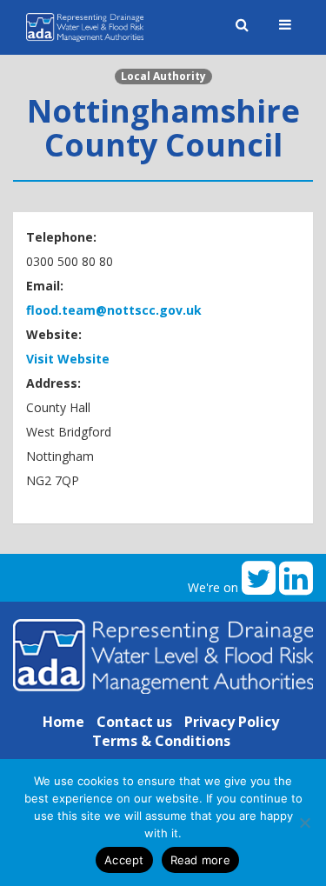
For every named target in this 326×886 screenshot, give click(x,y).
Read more (200, 860)
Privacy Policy (231, 721)
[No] (304, 822)
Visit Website (68, 358)
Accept (124, 860)
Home (63, 721)
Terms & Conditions (161, 740)
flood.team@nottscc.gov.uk (114, 310)
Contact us (134, 721)
